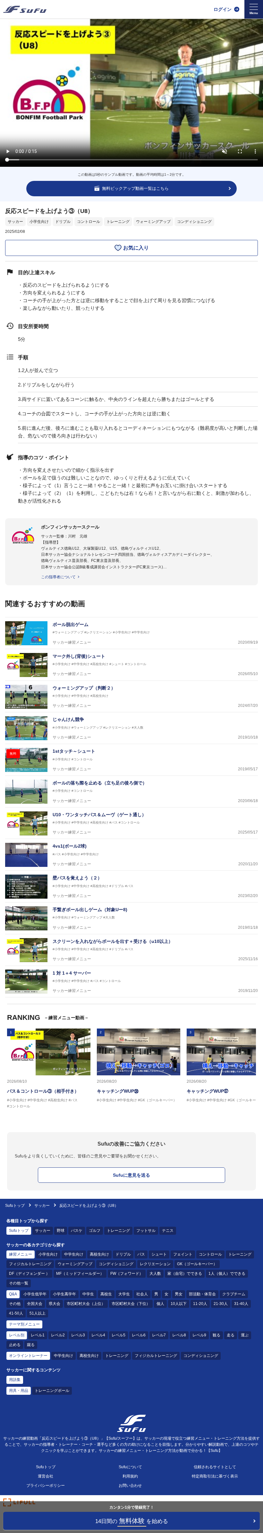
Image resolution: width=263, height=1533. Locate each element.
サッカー (15, 221)
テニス (168, 1230)
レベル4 (98, 1335)
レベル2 (58, 1335)
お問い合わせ (130, 1485)
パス (141, 1254)
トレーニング (118, 221)
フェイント (182, 1254)
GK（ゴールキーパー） (197, 1264)
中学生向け (73, 1254)
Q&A (13, 1294)
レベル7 (159, 1335)
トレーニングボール (52, 1390)
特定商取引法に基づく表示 (215, 1476)
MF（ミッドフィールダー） (80, 1273)
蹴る (31, 1344)
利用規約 (130, 1476)
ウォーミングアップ (153, 221)
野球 (60, 1230)
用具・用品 (18, 1390)
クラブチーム (233, 1294)
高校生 (106, 1294)
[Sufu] (25, 9)
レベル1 (38, 1335)
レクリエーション (155, 1264)
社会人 (142, 1294)
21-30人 (221, 1303)
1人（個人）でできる (226, 1273)
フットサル (146, 1230)
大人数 (155, 1273)
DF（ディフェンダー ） (29, 1273)
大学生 (124, 1294)
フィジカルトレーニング (30, 1264)
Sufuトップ (15, 1205)
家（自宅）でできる (184, 1273)
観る (216, 1335)
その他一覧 (18, 1283)
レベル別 (16, 1335)
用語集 (15, 1379)
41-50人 (16, 1313)
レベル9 (199, 1335)
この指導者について (58, 577)
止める (15, 1344)
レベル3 (78, 1335)
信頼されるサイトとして (215, 1467)
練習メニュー (20, 1254)
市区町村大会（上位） (86, 1303)
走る (230, 1335)
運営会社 (45, 1476)
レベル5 (118, 1335)
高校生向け (99, 1254)
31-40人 (241, 1303)
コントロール (88, 221)
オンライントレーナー (28, 1355)
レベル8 (179, 1335)
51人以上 (38, 1313)
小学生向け (39, 221)
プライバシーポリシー (45, 1485)
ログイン (223, 9)
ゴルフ (94, 1230)
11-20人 (200, 1303)
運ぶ (245, 1335)
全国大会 (34, 1303)
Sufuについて (130, 1467)
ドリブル (63, 221)
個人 (160, 1303)
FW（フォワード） (126, 1273)
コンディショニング (194, 221)
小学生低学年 (35, 1294)
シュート (159, 1254)
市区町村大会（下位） (131, 1303)
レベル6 (139, 1335)
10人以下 (179, 1303)
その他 (15, 1303)
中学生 (88, 1294)
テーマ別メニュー (24, 1324)
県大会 (54, 1303)
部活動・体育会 (202, 1294)
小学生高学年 (64, 1294)
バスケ (76, 1230)
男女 (178, 1294)
